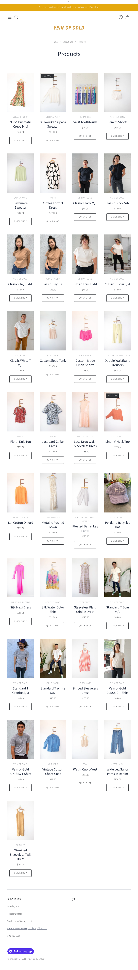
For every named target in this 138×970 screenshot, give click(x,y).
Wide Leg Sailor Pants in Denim (117, 771)
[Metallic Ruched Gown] (53, 492)
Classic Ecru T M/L (85, 284)
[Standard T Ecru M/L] (117, 577)
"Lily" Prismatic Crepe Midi (20, 124)
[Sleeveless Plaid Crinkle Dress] (85, 577)
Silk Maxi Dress (20, 607)
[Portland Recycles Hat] (117, 492)
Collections (68, 42)
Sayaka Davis (20, 197)
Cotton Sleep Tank (53, 360)
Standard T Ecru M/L (117, 609)
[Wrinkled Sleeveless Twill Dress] (20, 820)
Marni (53, 197)
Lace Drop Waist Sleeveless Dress (85, 443)
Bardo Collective (20, 602)
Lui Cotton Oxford (20, 522)
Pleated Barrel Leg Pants (85, 528)
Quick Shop (20, 140)
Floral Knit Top (20, 441)
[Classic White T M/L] (20, 330)
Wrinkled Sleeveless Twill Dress (20, 854)
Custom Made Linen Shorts (85, 362)
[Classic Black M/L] (85, 173)
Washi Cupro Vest (85, 769)
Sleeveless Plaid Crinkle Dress (85, 609)
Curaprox (85, 117)
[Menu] (9, 17)
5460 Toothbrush (85, 122)
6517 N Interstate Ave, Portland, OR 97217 (27, 928)
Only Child (118, 436)
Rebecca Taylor (85, 436)
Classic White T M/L (20, 362)
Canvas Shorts (117, 122)
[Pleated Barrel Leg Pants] (85, 492)
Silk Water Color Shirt (53, 609)
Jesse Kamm (117, 764)
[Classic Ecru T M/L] (85, 254)
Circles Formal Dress (53, 205)
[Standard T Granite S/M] (20, 658)
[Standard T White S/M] (53, 658)
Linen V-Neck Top (117, 441)
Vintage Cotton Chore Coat (52, 771)
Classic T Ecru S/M (117, 284)
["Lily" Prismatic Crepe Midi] (20, 92)
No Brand (53, 764)
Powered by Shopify (36, 958)
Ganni (53, 436)
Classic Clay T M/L (20, 284)
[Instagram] (73, 900)
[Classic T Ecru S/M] (117, 254)
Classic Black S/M (118, 203)
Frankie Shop (20, 517)
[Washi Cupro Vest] (85, 739)
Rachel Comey (117, 117)
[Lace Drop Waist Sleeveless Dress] (85, 411)
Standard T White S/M (53, 690)
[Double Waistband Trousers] (117, 330)
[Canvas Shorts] (117, 92)
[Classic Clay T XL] (53, 254)
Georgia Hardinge (53, 517)
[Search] (16, 17)
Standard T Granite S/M (20, 690)
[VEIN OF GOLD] (69, 28)
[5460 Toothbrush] (85, 92)
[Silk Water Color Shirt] (53, 577)
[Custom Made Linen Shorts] (85, 330)
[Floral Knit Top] (20, 411)
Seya (85, 764)
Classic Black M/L (85, 203)
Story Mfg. (85, 602)
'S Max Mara (85, 683)
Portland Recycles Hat (117, 524)
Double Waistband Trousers (117, 362)
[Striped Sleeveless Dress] (85, 658)
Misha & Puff (53, 117)
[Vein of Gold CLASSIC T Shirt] (117, 658)
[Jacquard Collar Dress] (53, 411)
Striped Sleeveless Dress (85, 690)
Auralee (20, 845)
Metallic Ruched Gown (53, 524)
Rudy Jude (53, 355)
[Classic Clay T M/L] (20, 254)
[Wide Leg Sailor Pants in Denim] (117, 739)
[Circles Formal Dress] (53, 173)
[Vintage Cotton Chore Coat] (53, 739)
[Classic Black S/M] (117, 173)
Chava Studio (85, 355)
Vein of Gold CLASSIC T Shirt (117, 690)
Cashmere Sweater (20, 205)
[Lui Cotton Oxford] (20, 492)
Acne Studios (52, 602)
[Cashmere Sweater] (20, 173)
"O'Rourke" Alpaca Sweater (53, 124)
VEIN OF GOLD (117, 683)
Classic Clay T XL (53, 284)
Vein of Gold (85, 197)
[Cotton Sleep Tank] (53, 330)
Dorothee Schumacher (117, 355)
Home (55, 42)
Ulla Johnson (20, 117)
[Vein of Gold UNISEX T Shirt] (20, 739)
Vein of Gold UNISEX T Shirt (20, 771)
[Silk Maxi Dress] (20, 577)
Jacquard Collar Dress (53, 443)
